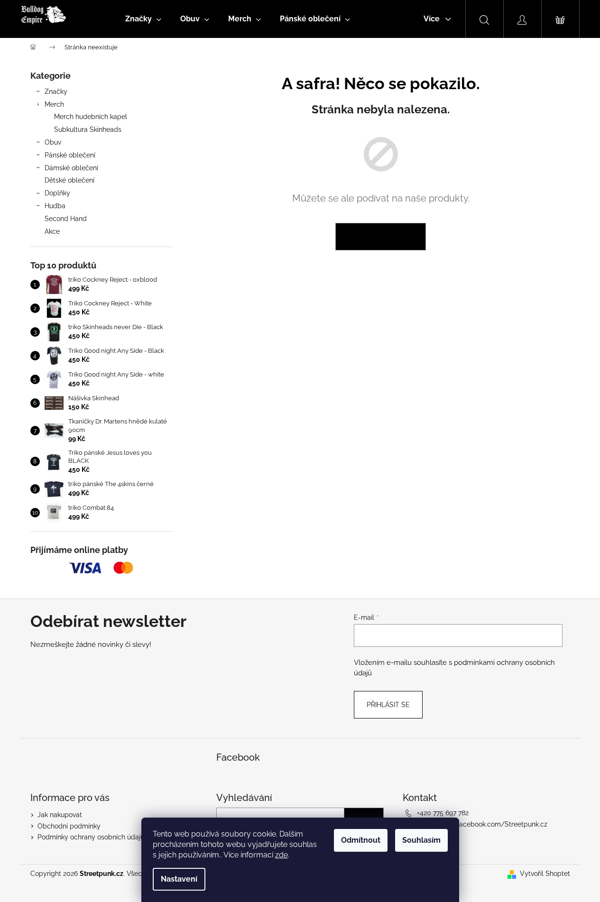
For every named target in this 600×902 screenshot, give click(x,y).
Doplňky (57, 193)
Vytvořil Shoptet (545, 873)
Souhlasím (421, 840)
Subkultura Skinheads (87, 129)
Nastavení (179, 879)
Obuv (53, 142)
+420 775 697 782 (443, 813)
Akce (52, 231)
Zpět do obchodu (380, 236)
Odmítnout (360, 840)
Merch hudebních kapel (90, 116)
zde (281, 854)
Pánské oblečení (70, 155)
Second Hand (66, 218)
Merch (54, 104)
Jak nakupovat (59, 815)
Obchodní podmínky (69, 826)
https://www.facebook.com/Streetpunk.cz (482, 824)
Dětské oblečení (69, 180)
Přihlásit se (388, 705)
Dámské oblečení (71, 168)
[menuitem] (143, 19)
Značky (56, 91)
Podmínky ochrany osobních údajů (90, 837)
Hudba (55, 206)
